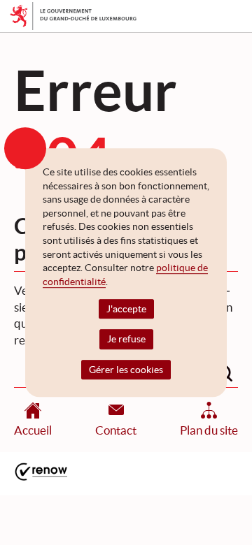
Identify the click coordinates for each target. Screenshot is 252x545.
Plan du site (209, 430)
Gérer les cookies (126, 369)
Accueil (33, 430)
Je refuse (126, 339)
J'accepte (126, 309)
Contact (115, 430)
